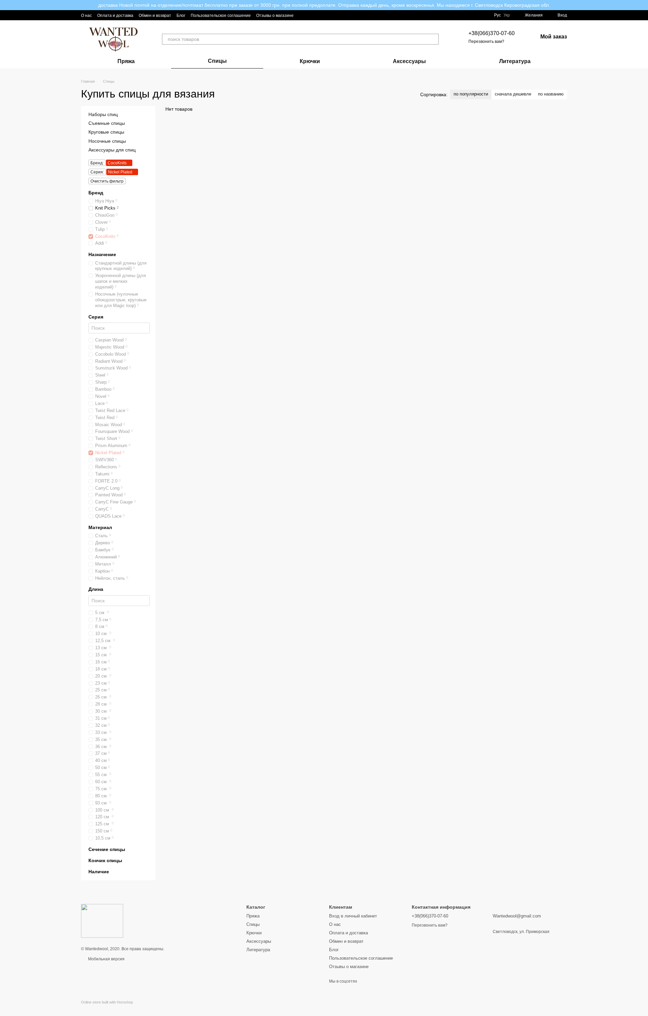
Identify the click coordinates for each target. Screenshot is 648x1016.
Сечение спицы (106, 849)
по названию (551, 94)
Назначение (102, 254)
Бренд (95, 192)
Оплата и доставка (115, 15)
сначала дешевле (513, 94)
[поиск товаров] (433, 39)
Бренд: (97, 163)
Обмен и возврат (155, 15)
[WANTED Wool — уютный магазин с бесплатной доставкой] (102, 920)
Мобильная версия (106, 959)
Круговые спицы (106, 132)
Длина (95, 589)
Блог (181, 15)
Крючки (310, 61)
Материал (100, 527)
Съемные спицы (106, 123)
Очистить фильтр (107, 181)
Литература (515, 61)
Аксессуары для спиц (112, 150)
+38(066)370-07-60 (491, 33)
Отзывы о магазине (275, 15)
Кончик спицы (105, 860)
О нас (86, 15)
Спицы (217, 61)
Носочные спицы (107, 141)
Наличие (98, 872)
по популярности (471, 94)
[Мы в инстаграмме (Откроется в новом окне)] (303, 15)
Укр (507, 15)
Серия (95, 317)
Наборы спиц (103, 114)
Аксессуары (409, 61)
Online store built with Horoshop (107, 1002)
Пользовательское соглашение (221, 15)
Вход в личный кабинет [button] (353, 915)
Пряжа (126, 61)
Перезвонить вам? (486, 41)
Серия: (97, 172)
